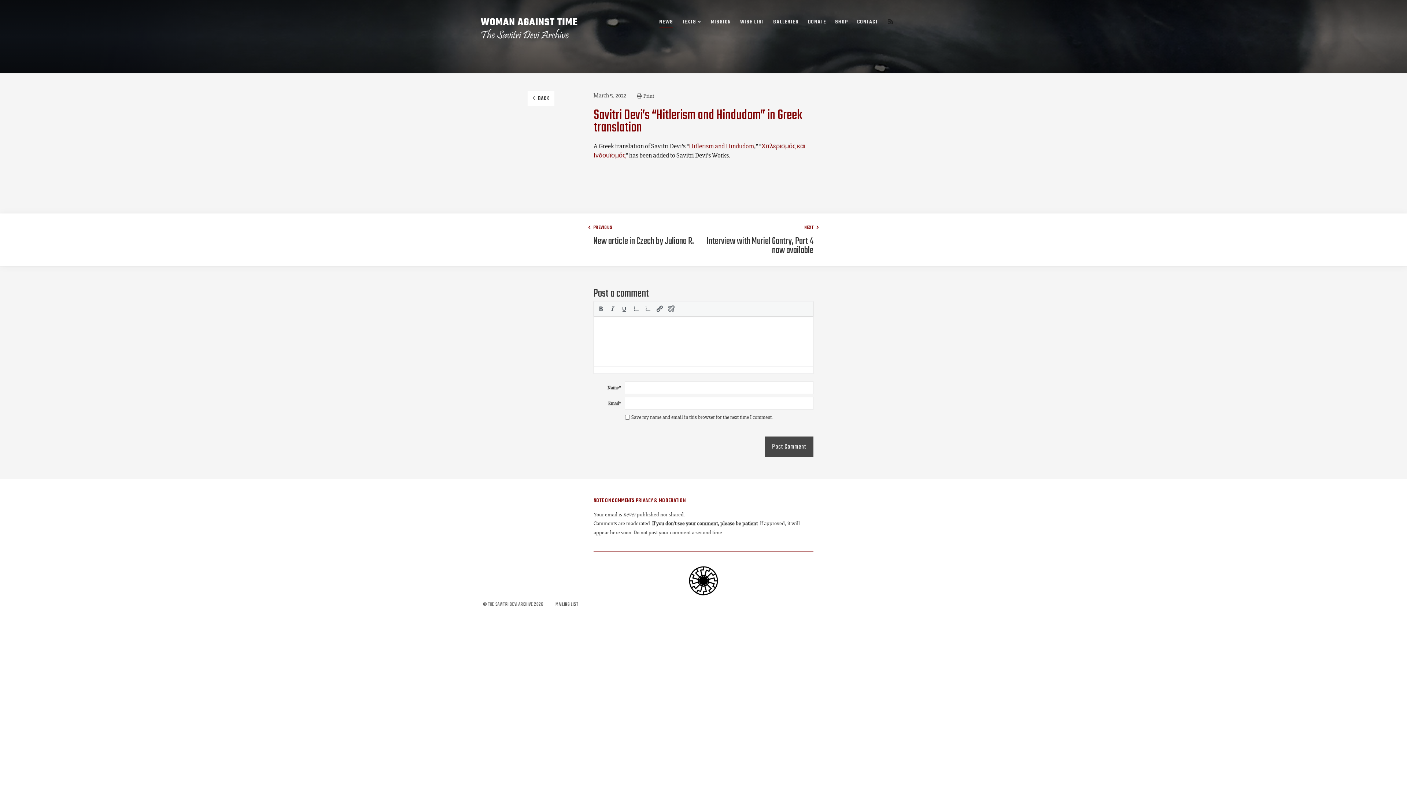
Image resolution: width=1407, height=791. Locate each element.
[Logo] (529, 28)
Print (648, 96)
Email (614, 403)
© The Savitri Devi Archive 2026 (513, 604)
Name (614, 387)
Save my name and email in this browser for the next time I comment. (702, 417)
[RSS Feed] (890, 22)
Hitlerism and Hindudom (721, 146)
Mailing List (566, 604)
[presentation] (601, 308)
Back (543, 98)
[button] (601, 308)
